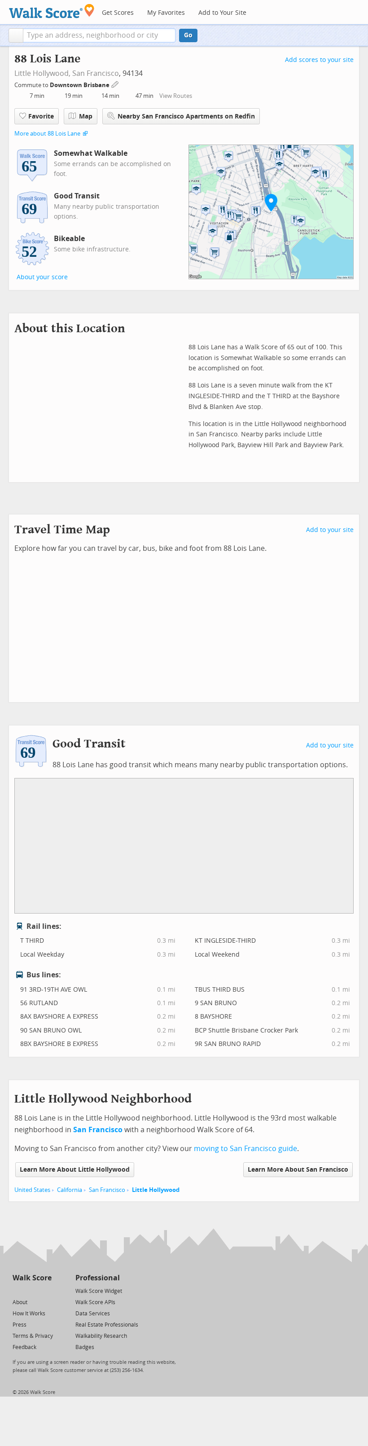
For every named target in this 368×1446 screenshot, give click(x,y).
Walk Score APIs (95, 1302)
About (20, 1302)
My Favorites (166, 13)
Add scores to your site (319, 60)
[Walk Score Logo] (52, 11)
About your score (42, 277)
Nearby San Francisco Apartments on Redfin (186, 116)
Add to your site (330, 530)
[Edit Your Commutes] (115, 83)
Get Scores (118, 13)
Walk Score (32, 1278)
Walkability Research (101, 1336)
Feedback (24, 1347)
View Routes (175, 95)
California (69, 1190)
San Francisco (95, 73)
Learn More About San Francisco (298, 1170)
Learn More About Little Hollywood (75, 1170)
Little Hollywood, (42, 73)
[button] (16, 35)
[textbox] (99, 35)
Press (19, 1325)
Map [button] (85, 116)
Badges (84, 1347)
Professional (97, 1278)
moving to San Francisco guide (245, 1148)
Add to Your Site (222, 13)
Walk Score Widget (98, 1291)
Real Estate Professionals (106, 1325)
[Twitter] (18, 1290)
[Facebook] (31, 1290)
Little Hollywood (156, 1190)
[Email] (45, 1290)
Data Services (92, 1313)
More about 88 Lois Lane (47, 133)
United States (32, 1190)
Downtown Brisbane (80, 85)
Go (188, 35)
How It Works (29, 1313)
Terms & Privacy (33, 1336)
